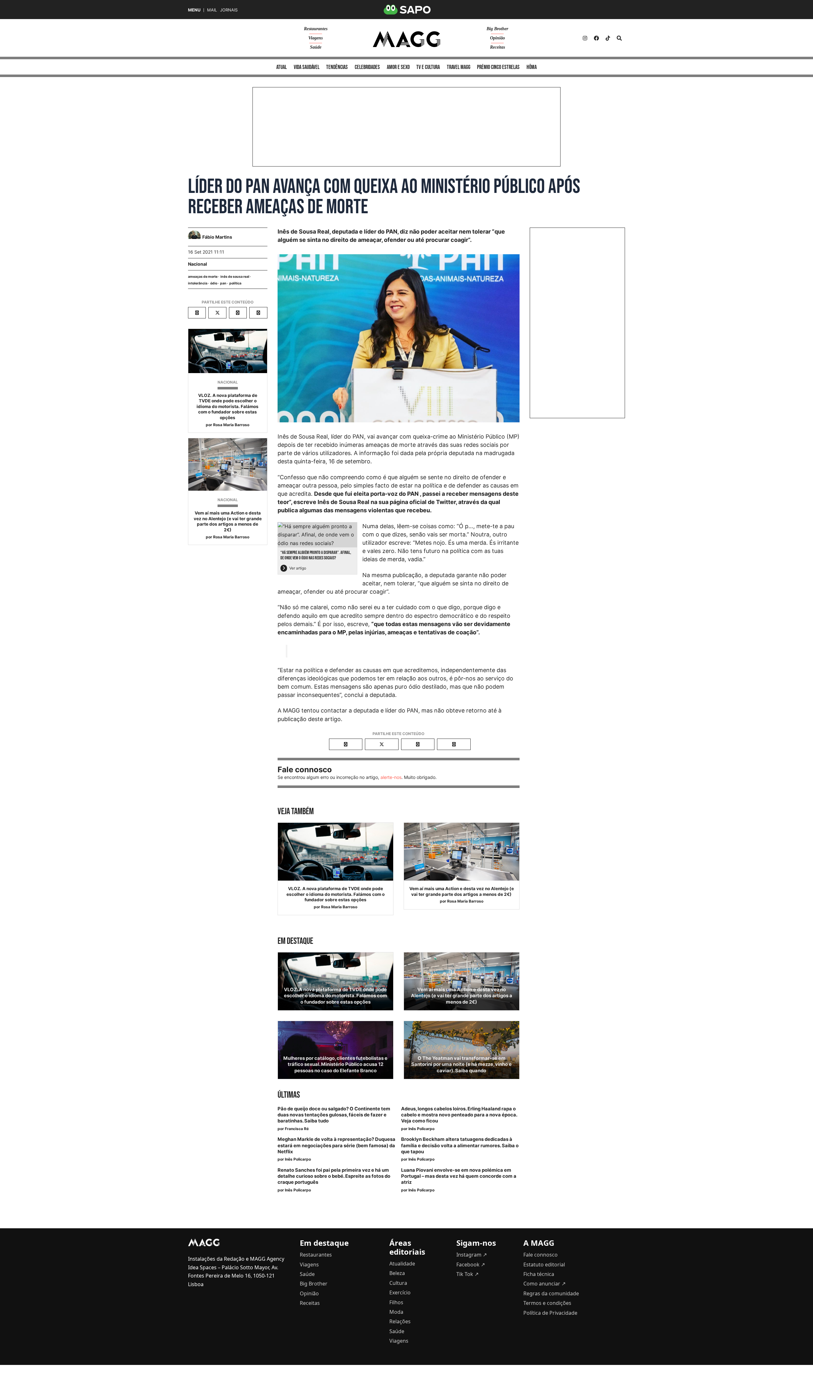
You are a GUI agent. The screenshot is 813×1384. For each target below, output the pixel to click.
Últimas (289, 1095)
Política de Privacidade (550, 1312)
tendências (337, 67)
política (235, 283)
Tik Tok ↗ (467, 1274)
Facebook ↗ (470, 1264)
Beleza (397, 1273)
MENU (194, 10)
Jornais (229, 10)
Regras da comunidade (551, 1293)
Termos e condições (547, 1302)
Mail (212, 10)
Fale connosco (540, 1254)
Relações (400, 1321)
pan (223, 283)
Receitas (497, 47)
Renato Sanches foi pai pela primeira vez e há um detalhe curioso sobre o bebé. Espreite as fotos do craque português (334, 1176)
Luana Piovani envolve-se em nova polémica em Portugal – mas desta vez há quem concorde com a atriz (458, 1176)
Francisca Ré (297, 1128)
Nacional (197, 264)
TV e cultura (428, 67)
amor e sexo (398, 67)
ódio (213, 283)
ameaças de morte (203, 277)
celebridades (367, 67)
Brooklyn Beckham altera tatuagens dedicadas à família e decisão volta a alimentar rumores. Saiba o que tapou (460, 1145)
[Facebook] (596, 38)
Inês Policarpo (421, 1128)
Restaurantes (315, 28)
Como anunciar (544, 1283)
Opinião (497, 38)
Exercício (400, 1292)
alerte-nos (390, 777)
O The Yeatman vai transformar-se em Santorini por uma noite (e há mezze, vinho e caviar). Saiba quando (461, 1064)
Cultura (398, 1282)
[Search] (619, 38)
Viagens (315, 38)
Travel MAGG (458, 67)
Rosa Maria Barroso (231, 424)
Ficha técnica (538, 1274)
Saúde (315, 47)
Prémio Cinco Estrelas (498, 67)
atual (281, 67)
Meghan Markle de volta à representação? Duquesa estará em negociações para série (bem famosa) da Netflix (336, 1145)
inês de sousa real (234, 277)
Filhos (396, 1302)
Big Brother (497, 28)
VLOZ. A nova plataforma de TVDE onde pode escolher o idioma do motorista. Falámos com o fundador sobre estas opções (228, 406)
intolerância (197, 283)
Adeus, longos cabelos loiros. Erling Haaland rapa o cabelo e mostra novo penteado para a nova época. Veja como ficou (459, 1115)
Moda (396, 1311)
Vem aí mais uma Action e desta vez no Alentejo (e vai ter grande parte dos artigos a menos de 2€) (228, 521)
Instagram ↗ (471, 1254)
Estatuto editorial (544, 1264)
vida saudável (306, 67)
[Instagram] (585, 38)
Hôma (532, 67)
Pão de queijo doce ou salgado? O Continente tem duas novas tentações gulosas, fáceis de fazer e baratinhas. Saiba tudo (334, 1115)
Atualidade (402, 1263)
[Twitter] (608, 38)
